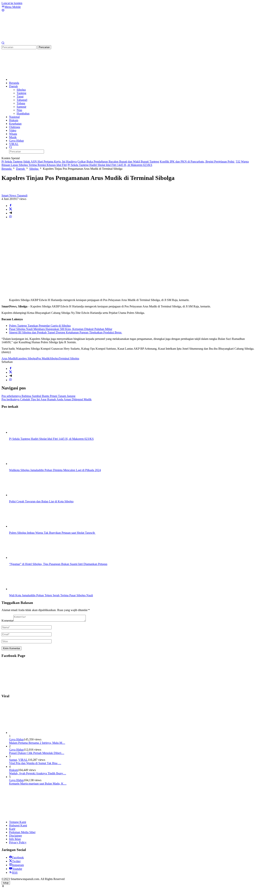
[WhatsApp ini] (10, 217)
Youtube (17, 868)
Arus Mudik (9, 358)
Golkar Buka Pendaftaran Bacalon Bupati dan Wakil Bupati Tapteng (118, 161)
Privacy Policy (17, 842)
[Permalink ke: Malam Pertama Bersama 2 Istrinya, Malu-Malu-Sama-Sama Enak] (37, 732)
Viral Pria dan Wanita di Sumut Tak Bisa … (35, 763)
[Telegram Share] (10, 213)
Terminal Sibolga (69, 358)
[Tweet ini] (10, 209)
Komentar (7, 620)
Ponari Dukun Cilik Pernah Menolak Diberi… (36, 753)
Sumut (13, 759)
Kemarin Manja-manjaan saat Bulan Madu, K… (37, 783)
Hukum (13, 770)
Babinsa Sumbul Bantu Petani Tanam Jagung (38, 396)
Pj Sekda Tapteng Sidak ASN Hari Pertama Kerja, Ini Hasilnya (39, 161)
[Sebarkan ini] (10, 205)
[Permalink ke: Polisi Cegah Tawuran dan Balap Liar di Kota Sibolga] (28, 495)
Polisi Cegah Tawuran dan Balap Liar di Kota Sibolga (41, 501)
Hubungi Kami (18, 825)
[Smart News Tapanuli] (30, 39)
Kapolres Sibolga (26, 358)
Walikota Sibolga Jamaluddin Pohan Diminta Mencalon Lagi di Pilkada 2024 (55, 470)
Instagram (18, 865)
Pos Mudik (43, 358)
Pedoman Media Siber (22, 832)
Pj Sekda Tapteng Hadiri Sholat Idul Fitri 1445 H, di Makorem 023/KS (110, 165)
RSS (15, 872)
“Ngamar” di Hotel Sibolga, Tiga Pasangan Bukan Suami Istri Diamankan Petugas (58, 564)
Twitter (16, 861)
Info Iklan (15, 839)
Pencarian (44, 47)
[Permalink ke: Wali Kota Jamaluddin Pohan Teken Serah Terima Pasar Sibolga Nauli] (28, 589)
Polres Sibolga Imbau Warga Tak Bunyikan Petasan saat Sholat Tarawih (52, 532)
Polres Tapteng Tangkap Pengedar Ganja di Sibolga (40, 325)
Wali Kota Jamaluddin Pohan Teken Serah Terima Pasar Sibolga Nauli (51, 595)
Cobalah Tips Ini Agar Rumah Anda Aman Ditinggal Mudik (47, 399)
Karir (12, 828)
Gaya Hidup (16, 739)
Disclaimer (15, 835)
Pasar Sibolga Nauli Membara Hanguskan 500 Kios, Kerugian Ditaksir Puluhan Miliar (60, 329)
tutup (5, 882)
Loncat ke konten (12, 3)
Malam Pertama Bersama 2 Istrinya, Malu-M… (37, 742)
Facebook (18, 857)
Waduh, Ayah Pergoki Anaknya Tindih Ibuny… (37, 773)
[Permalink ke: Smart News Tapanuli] (5, 192)
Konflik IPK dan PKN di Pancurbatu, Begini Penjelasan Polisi (197, 161)
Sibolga (54, 358)
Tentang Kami (17, 822)
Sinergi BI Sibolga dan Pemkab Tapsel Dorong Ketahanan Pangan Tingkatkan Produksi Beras (65, 332)
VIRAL (23, 759)
